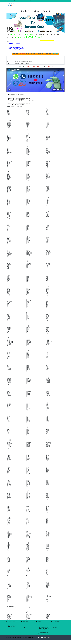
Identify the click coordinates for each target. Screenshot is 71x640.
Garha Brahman (29, 252)
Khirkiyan (28, 350)
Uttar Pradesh (9, 619)
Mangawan (48, 402)
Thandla (27, 583)
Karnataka (9, 613)
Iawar (8, 287)
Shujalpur (47, 548)
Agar (8, 108)
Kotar (47, 358)
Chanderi (28, 214)
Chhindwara (9, 222)
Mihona (27, 409)
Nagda (47, 423)
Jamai (8, 303)
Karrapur (8, 325)
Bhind (27, 198)
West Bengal (48, 619)
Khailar (27, 333)
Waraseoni (47, 602)
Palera (47, 450)
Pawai (8, 471)
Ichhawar (47, 288)
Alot (27, 116)
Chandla (47, 217)
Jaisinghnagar (48, 299)
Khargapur (48, 342)
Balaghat (28, 154)
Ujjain (8, 590)
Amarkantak (48, 120)
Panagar (8, 455)
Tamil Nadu (9, 618)
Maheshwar (48, 380)
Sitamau (8, 563)
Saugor (47, 521)
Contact (62, 4)
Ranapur (47, 494)
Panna (47, 461)
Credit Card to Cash (42, 626)
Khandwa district (10, 341)
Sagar (27, 507)
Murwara (8, 422)
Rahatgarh (47, 483)
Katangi (27, 328)
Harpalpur (28, 274)
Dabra (47, 228)
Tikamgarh (9, 585)
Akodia (27, 111)
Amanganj (9, 118)
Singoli (27, 556)
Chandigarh (48, 608)
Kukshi (27, 366)
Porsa (47, 478)
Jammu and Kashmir (30, 612)
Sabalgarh (47, 505)
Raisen (27, 485)
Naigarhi (8, 428)
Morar (47, 412)
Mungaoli (28, 420)
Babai (8, 140)
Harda (8, 270)
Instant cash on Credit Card (43, 627)
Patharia (27, 469)
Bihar (27, 608)
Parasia (8, 466)
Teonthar (47, 581)
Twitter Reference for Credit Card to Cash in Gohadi (16, 104)
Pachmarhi (9, 449)
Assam (8, 608)
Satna (27, 518)
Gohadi (47, 261)
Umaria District (9, 596)
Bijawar (8, 205)
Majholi (47, 385)
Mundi (47, 418)
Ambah (47, 125)
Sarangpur (48, 516)
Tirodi (47, 586)
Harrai (8, 276)
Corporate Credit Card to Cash (44, 628)
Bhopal (47, 201)
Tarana (47, 575)
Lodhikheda (9, 376)
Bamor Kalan (28, 160)
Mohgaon (8, 411)
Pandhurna (9, 460)
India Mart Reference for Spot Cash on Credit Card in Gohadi (17, 99)
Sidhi (27, 550)
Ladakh (47, 613)
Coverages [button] (53, 4)
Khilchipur (47, 347)
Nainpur (47, 429)
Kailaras (47, 315)
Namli (27, 431)
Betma (27, 181)
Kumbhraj (9, 368)
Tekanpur (28, 577)
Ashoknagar (48, 136)
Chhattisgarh (9, 609)
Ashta (27, 138)
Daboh (8, 227)
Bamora (8, 162)
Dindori (27, 246)
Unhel (27, 599)
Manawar (28, 393)
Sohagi (47, 564)
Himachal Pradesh (10, 612)
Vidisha (8, 601)
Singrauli (8, 558)
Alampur (8, 113)
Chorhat (27, 225)
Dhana (27, 241)
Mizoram (47, 615)
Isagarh (47, 293)
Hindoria (47, 282)
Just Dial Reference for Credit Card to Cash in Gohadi (16, 94)
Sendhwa (47, 526)
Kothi (27, 360)
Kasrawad (47, 326)
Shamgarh (47, 543)
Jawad (8, 308)
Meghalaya (28, 615)
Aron (8, 135)
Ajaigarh (47, 109)
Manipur (8, 615)
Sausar (27, 523)
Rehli (47, 499)
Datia (8, 232)
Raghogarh (9, 482)
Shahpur (47, 537)
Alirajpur (47, 114)
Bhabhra (27, 187)
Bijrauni (47, 206)
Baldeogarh (9, 156)
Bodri (8, 210)
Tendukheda (9, 580)
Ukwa (47, 591)
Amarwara (9, 124)
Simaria (8, 555)
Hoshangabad (28, 284)
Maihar (8, 384)
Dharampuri (48, 244)
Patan (47, 467)
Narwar (47, 440)
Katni (8, 330)
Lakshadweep (9, 614)
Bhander (47, 190)
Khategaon (9, 346)
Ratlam (8, 498)
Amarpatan (28, 122)
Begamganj (28, 176)
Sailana (8, 509)
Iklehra (27, 290)
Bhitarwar (9, 200)
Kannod (8, 319)
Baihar (27, 149)
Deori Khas (48, 233)
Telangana (28, 618)
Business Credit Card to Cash (44, 631)
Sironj (27, 561)
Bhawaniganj (9, 194)
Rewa (8, 504)
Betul (8, 184)
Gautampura (48, 255)
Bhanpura (28, 192)
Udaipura (28, 588)
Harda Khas (48, 271)
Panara (47, 456)
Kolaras (27, 355)
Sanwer (8, 514)
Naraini (8, 433)
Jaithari (27, 301)
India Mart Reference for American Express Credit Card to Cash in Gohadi (19, 98)
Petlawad (47, 472)
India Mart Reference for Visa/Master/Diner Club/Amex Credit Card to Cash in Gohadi (21, 100)
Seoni (8, 531)
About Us (25, 626)
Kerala (27, 613)
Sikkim (47, 617)
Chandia (8, 216)
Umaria (27, 594)
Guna (8, 265)
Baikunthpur (9, 151)
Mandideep (9, 395)
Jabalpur (8, 297)
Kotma (8, 363)
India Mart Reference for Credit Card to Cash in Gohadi (16, 95)
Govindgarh (28, 263)
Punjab (8, 617)
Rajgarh (8, 487)
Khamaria (47, 337)
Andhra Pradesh (29, 607)
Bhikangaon (48, 195)
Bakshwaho (48, 152)
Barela (27, 165)
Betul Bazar (48, 185)
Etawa (8, 249)
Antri (47, 130)
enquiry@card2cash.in (28, 0)
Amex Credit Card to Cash (43, 629)
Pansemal (28, 463)
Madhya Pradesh (29, 614)
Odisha (27, 616)
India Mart (55, 626)
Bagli (47, 147)
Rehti (27, 501)
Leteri (8, 373)
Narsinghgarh (9, 440)
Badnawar (28, 143)
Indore (8, 292)
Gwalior (27, 268)
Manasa (47, 391)
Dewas (8, 238)
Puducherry (48, 616)
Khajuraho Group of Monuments (12, 335)
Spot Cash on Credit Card (43, 624)
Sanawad (47, 510)
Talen (8, 574)
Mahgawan (28, 382)
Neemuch (8, 444)
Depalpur (28, 236)
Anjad (8, 129)
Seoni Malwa (48, 532)
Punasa (27, 480)
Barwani (8, 173)
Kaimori (27, 317)
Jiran (27, 312)
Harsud (47, 277)
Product (46, 4)
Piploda (27, 474)
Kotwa (47, 364)
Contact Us (25, 627)
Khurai (47, 353)
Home (42, 4)
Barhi (27, 171)
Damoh (27, 230)
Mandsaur (9, 401)
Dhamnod (47, 239)
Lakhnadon (28, 371)
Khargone (28, 344)
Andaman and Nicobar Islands (12, 607)
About (58, 4)
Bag (7, 146)
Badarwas (47, 141)
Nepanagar (48, 445)
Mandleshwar (28, 398)
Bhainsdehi (9, 189)
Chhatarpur (28, 219)
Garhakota (9, 254)
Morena (27, 415)
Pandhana (28, 458)
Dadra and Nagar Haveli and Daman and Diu (34, 609)
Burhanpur (9, 211)
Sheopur (27, 545)
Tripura (47, 618)
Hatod (27, 279)
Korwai (8, 357)
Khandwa (28, 339)
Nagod (27, 425)
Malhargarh (9, 390)
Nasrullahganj (28, 442)
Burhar (47, 212)
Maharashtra (48, 614)
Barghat (8, 167)
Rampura (8, 493)
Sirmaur (47, 559)
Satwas (8, 520)
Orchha (27, 447)
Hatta (8, 281)
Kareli (47, 320)
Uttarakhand (28, 619)
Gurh (47, 266)
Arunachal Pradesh (49, 607)
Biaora (27, 203)
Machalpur (28, 377)
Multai (8, 417)
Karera (27, 322)
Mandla (47, 396)
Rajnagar (47, 488)
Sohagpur (28, 567)
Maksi (27, 388)
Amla (27, 127)
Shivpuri (8, 547)
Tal (26, 572)
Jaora (47, 304)
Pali (27, 453)
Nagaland (9, 616)
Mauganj (47, 407)
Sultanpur (9, 569)
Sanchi (27, 512)
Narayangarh (48, 434)
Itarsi (27, 295)
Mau (8, 406)
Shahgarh (9, 536)
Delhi (47, 609)
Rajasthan (28, 617)
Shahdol (27, 534)
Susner (47, 570)
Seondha (28, 529)
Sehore (8, 525)
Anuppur (28, 133)
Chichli (47, 223)
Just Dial (54, 624)
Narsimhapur (28, 436)
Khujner (8, 352)
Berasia (47, 179)
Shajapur (8, 542)
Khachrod (47, 331)
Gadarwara (48, 250)
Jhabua (47, 309)
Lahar (47, 369)
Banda (47, 163)
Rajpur (27, 491)
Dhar (8, 243)
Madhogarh (9, 379)
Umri (47, 597)
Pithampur (9, 476)
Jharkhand (47, 612)
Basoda (47, 174)
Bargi (47, 168)
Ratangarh (28, 496)
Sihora (8, 552)
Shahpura (28, 539)
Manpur (27, 404)
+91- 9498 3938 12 (9, 0)
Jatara (27, 306)
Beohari (8, 178)
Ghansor (27, 257)
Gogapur (8, 261)
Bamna (47, 158)
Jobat (8, 314)
